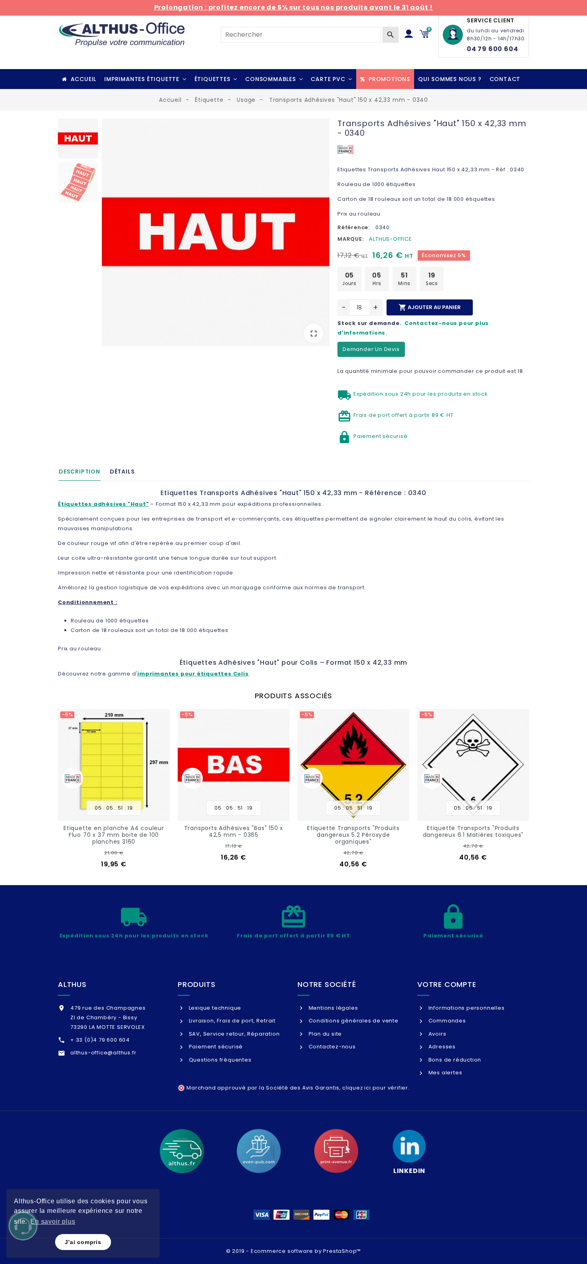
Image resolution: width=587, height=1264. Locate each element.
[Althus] (182, 1151)
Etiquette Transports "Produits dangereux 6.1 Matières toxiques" (473, 831)
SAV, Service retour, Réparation (233, 1034)
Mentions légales (332, 1008)
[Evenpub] (259, 1151)
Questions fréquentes (219, 1060)
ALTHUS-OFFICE (390, 239)
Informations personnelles (466, 1008)
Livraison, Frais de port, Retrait (231, 1020)
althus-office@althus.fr (103, 1052)
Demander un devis (371, 349)
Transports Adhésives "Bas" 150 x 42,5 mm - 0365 (234, 831)
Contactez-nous (331, 1046)
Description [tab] (79, 471)
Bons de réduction (454, 1060)
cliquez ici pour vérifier (375, 1087)
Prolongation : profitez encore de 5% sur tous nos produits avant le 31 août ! (293, 7)
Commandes (446, 1020)
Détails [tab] (122, 471)
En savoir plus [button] (52, 1221)
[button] (145, 79)
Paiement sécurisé (215, 1046)
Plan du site (324, 1034)
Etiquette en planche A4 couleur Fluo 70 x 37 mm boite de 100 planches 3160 (113, 835)
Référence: (353, 227)
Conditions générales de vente (353, 1020)
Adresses (441, 1046)
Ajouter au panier (430, 307)
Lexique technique (214, 1008)
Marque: (350, 239)
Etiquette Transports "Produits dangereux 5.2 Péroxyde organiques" (353, 835)
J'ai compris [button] (83, 1242)
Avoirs (436, 1034)
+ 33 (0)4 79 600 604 (100, 1040)
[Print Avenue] (336, 1151)
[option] (215, 234)
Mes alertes (444, 1072)
